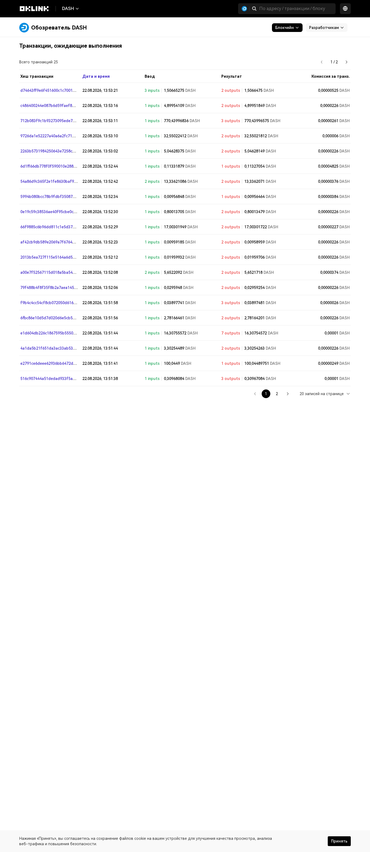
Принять (339, 841)
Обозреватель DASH (59, 27)
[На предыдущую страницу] (321, 62)
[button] (254, 8)
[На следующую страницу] (346, 62)
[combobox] (325, 393)
